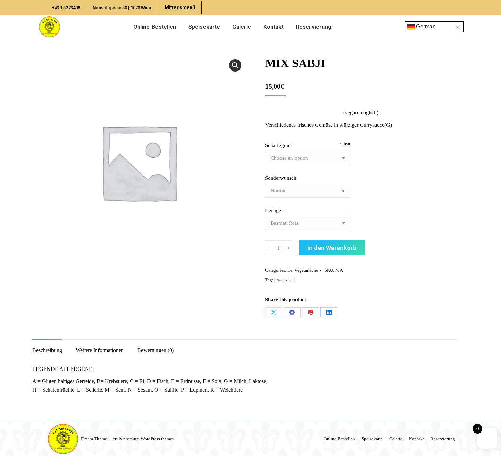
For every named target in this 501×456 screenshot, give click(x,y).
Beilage (273, 210)
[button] (235, 65)
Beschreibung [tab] (47, 350)
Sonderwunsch (281, 178)
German (425, 26)
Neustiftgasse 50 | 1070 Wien (122, 7)
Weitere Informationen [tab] (100, 350)
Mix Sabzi (285, 280)
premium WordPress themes (148, 438)
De (289, 270)
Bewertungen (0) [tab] (155, 350)
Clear (345, 143)
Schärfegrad (278, 145)
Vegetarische (306, 270)
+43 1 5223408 (66, 7)
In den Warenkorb (331, 247)
